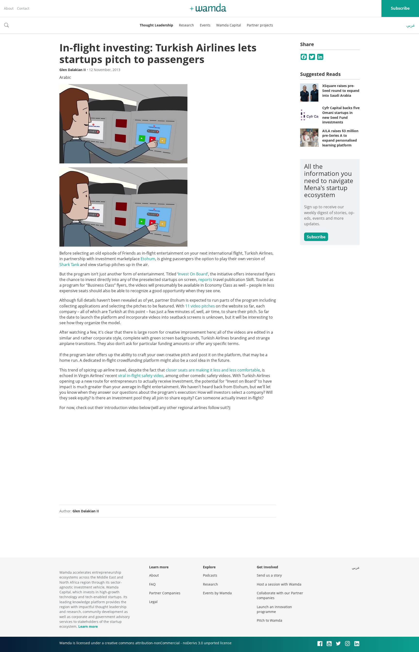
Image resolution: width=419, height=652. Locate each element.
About (9, 8)
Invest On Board (192, 274)
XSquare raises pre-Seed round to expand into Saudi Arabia (340, 90)
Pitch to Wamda (269, 620)
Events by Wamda (217, 593)
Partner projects (260, 25)
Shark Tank (69, 264)
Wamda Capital (228, 25)
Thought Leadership (156, 25)
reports (205, 279)
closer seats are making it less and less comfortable (213, 370)
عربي (410, 25)
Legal (153, 601)
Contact (23, 8)
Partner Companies (164, 593)
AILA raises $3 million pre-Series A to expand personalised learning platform (340, 138)
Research (186, 25)
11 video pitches (200, 306)
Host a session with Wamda (279, 584)
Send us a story (269, 575)
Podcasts (210, 575)
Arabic (65, 77)
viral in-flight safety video (140, 375)
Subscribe (400, 8)
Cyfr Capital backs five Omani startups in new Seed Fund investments (341, 114)
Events (205, 25)
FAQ (152, 584)
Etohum (148, 258)
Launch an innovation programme (274, 609)
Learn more (88, 626)
